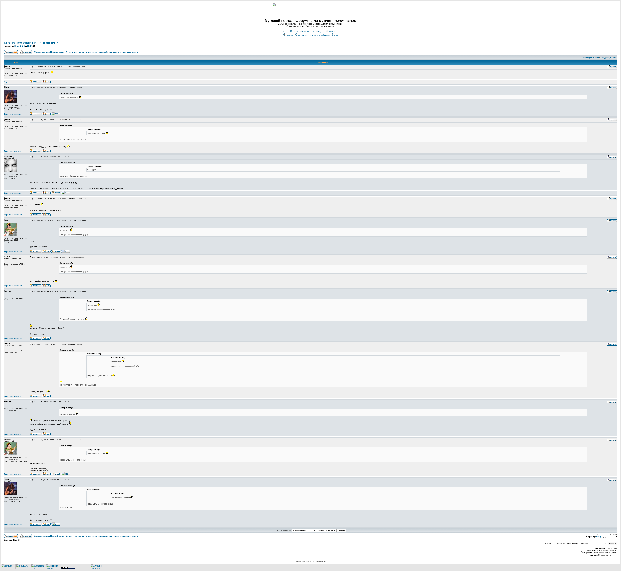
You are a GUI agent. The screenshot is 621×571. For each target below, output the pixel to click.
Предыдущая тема (591, 58)
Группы (321, 32)
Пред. (16, 46)
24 (31, 46)
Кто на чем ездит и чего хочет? (31, 43)
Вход (336, 35)
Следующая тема (608, 58)
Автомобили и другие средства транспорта (118, 52)
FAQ (287, 32)
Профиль (290, 35)
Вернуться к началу (13, 82)
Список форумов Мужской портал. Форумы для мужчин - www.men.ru (65, 52)
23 (28, 46)
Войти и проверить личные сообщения (314, 35)
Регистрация (334, 32)
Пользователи (308, 32)
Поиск (295, 32)
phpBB (305, 561)
